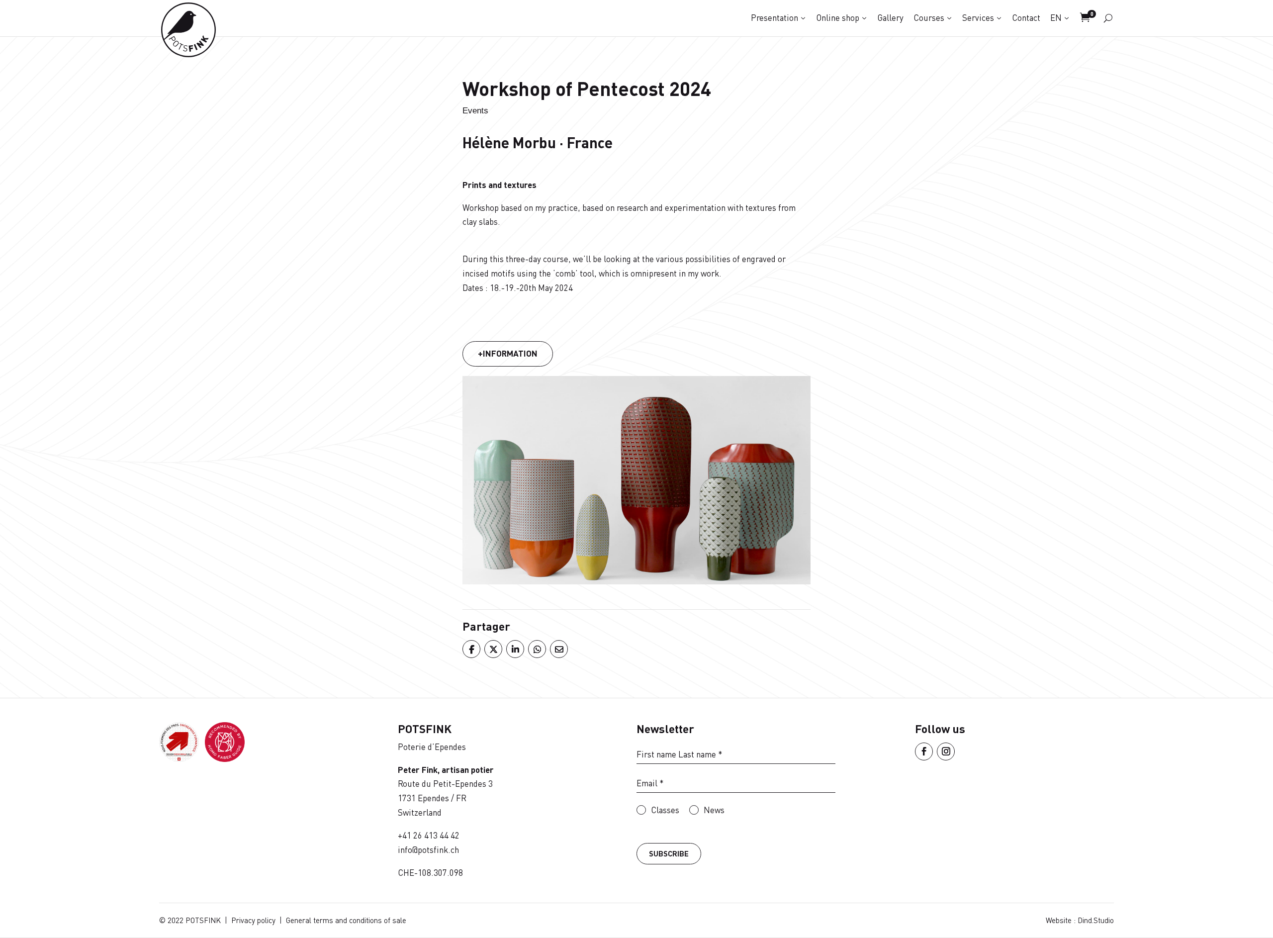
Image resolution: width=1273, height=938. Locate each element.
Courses (928, 17)
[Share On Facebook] (470, 649)
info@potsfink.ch (428, 849)
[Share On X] (492, 649)
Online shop (837, 17)
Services (978, 17)
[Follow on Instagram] (946, 751)
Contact (1026, 17)
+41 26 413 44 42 (428, 835)
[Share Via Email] (558, 649)
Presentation (774, 17)
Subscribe (669, 853)
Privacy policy (253, 920)
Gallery (890, 17)
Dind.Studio (1096, 920)
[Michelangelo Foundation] (225, 758)
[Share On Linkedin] (514, 649)
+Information (508, 353)
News (714, 809)
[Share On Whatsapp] (536, 649)
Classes (665, 809)
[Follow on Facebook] (924, 751)
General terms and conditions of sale (346, 920)
